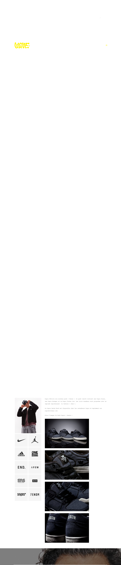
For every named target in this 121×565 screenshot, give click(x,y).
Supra (15, 387)
